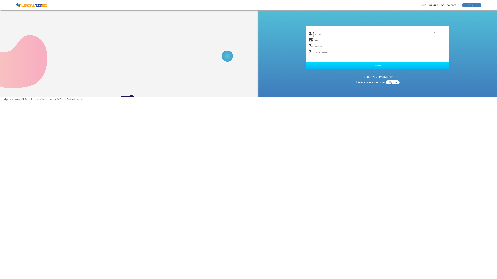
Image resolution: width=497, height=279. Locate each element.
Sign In (471, 5)
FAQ (442, 5)
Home (423, 5)
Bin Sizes (433, 5)
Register (378, 65)
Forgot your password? (378, 77)
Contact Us (453, 5)
